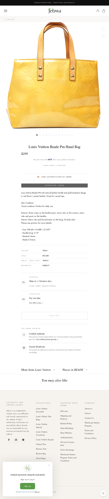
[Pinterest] (23, 441)
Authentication (66, 437)
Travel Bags (41, 458)
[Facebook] (8, 441)
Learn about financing (54, 165)
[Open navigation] (5, 11)
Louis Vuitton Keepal (45, 439)
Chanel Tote (41, 444)
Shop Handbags (67, 428)
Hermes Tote (41, 448)
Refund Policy (66, 423)
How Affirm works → (36, 303)
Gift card (64, 411)
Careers (88, 413)
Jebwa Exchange (67, 449)
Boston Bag (41, 453)
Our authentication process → (47, 339)
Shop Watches (66, 432)
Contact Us (89, 418)
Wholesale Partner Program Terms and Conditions (68, 457)
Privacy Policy (91, 438)
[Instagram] (16, 441)
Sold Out (54, 316)
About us (88, 408)
